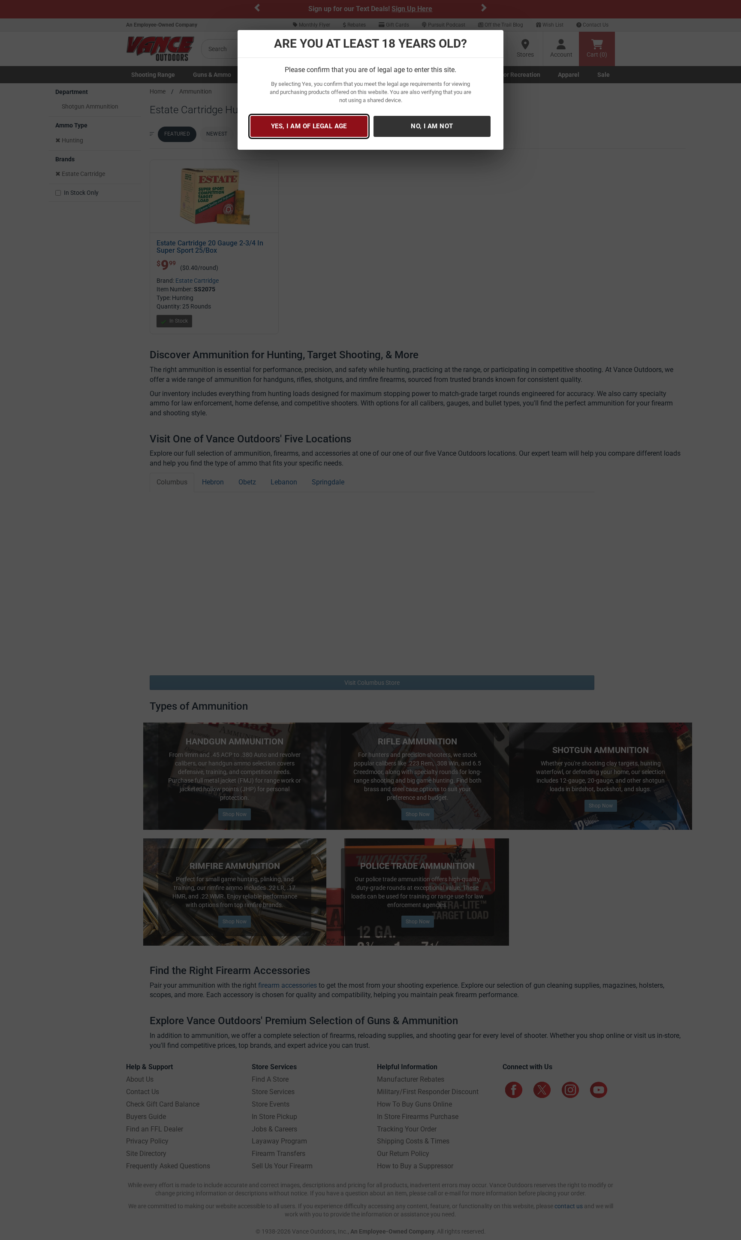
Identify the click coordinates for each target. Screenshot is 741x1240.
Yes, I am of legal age (309, 126)
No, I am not (432, 126)
